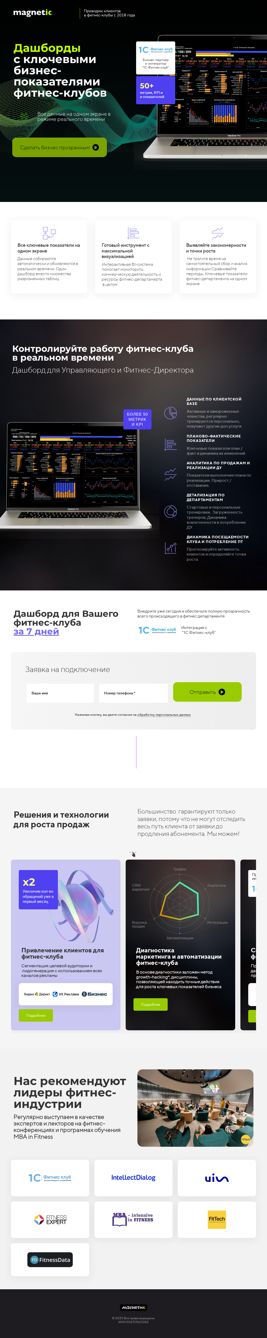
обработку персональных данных (164, 715)
